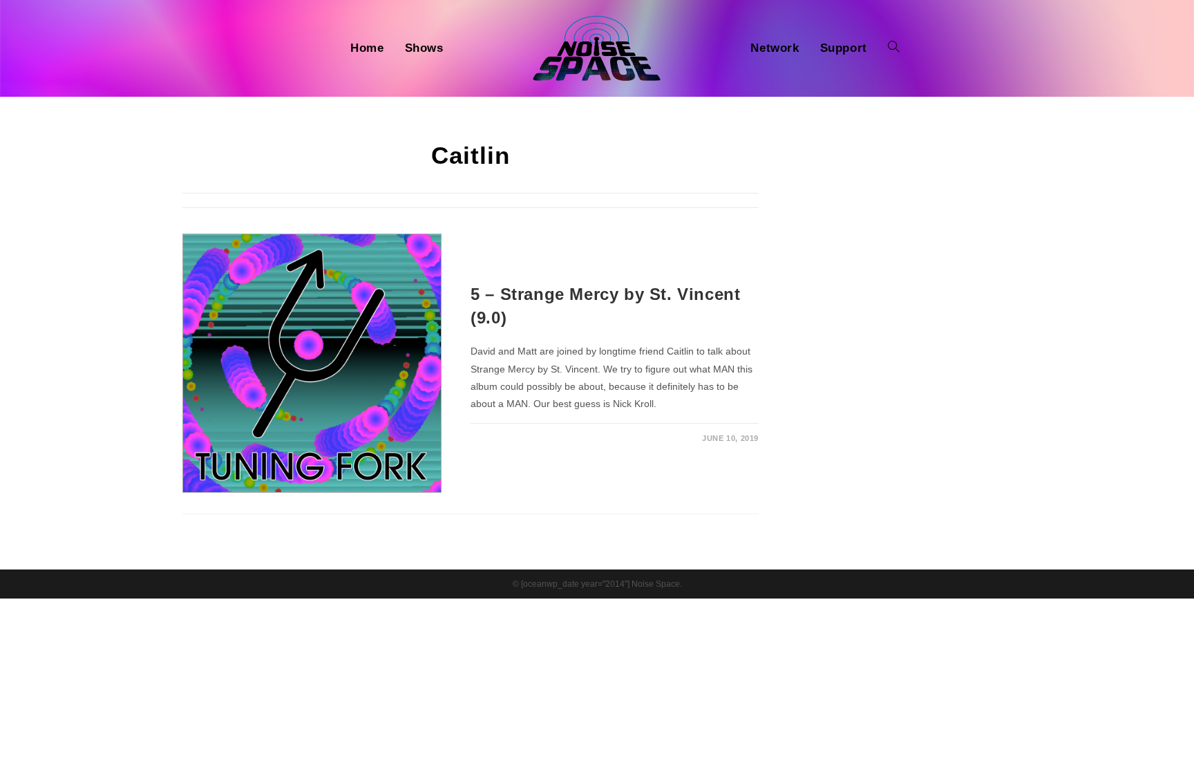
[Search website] (894, 48)
